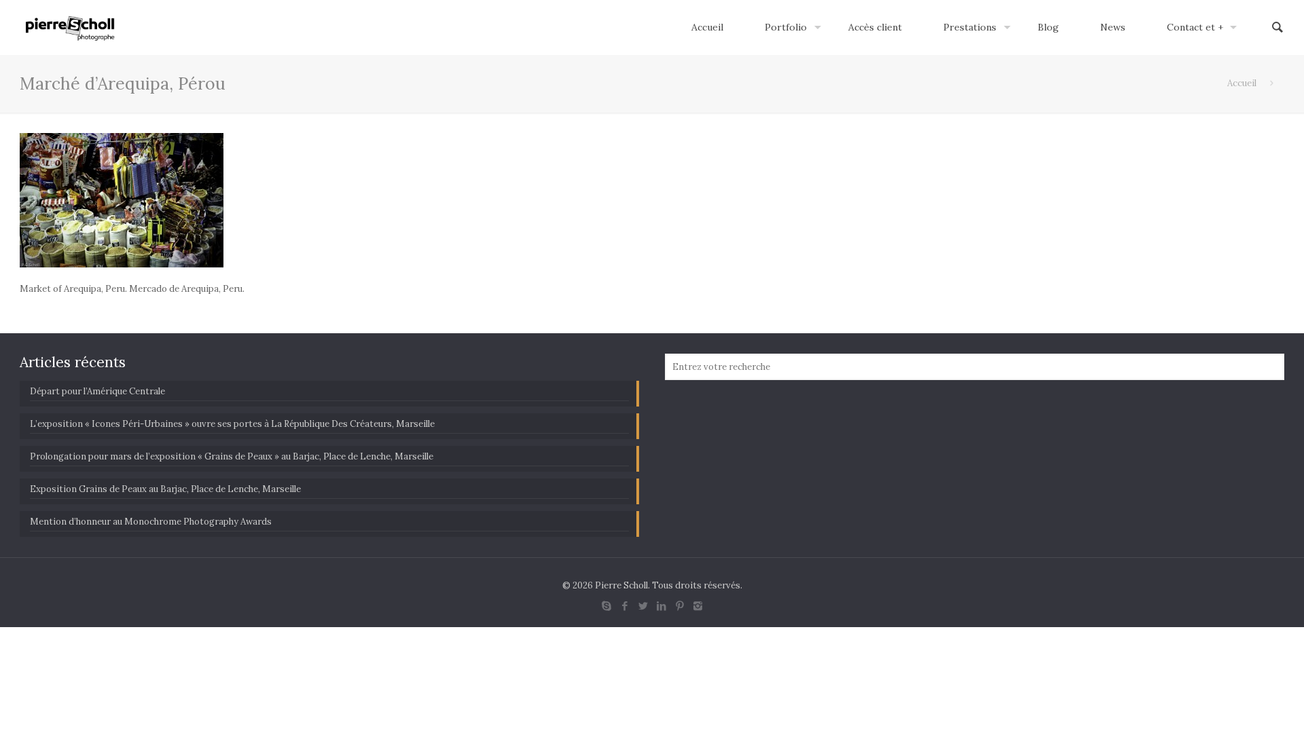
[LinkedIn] (661, 605)
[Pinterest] (679, 605)
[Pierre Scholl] (70, 27)
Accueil (1241, 83)
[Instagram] (698, 605)
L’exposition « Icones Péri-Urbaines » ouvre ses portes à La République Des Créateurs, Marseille (232, 424)
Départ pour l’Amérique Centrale (97, 391)
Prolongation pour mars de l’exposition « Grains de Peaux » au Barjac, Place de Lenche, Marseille (231, 456)
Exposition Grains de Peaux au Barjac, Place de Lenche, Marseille (165, 489)
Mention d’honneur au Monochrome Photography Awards (151, 521)
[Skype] (606, 605)
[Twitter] (643, 605)
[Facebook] (624, 605)
